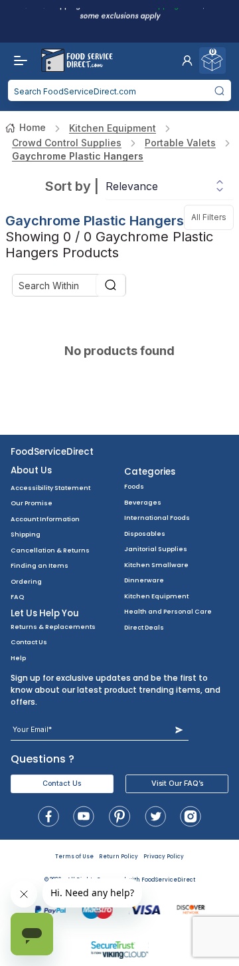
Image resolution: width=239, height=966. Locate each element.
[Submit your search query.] (219, 90)
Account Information (45, 519)
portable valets (180, 142)
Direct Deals (144, 627)
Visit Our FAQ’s (177, 783)
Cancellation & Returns (50, 550)
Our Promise (31, 503)
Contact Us (29, 642)
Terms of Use (74, 856)
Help (18, 658)
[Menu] (17, 60)
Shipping (25, 534)
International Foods (157, 517)
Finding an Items (39, 565)
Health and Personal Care (168, 611)
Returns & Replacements (53, 626)
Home (32, 127)
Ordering (26, 581)
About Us (31, 470)
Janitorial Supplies (155, 548)
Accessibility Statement (50, 487)
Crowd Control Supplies (66, 142)
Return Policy (118, 856)
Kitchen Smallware (156, 564)
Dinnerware (144, 580)
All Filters (212, 213)
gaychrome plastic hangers (77, 156)
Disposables (144, 533)
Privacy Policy (163, 856)
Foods (134, 486)
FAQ (17, 596)
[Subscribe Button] (179, 729)
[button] (187, 60)
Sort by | (72, 186)
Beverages (142, 502)
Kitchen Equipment (112, 128)
